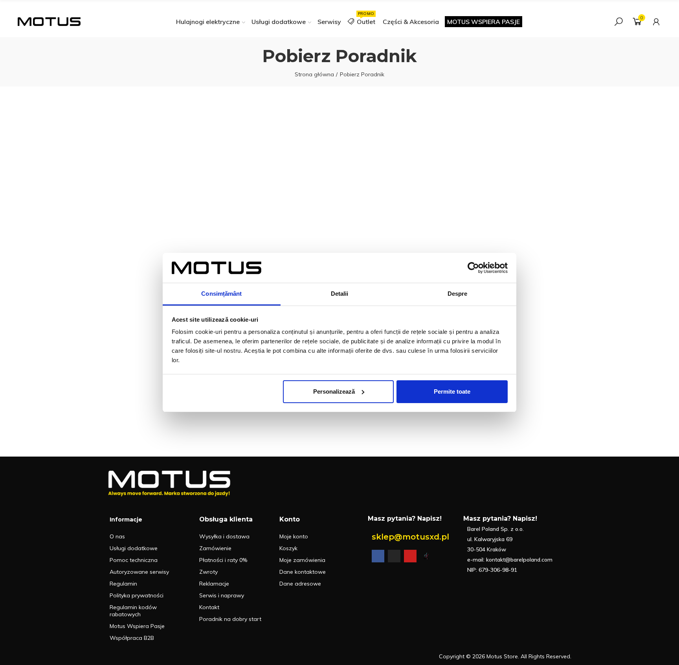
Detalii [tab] (340, 293)
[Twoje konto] (656, 21)
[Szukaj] (618, 21)
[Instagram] (394, 556)
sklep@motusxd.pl (410, 537)
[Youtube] (410, 556)
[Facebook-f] (378, 556)
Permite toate (452, 391)
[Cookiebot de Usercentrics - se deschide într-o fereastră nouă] (473, 268)
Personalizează (334, 391)
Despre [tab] (458, 293)
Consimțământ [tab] (221, 293)
